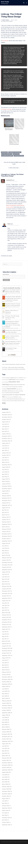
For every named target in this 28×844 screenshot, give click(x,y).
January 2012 (5, 617)
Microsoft (3, 392)
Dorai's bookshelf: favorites (11, 288)
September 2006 (6, 770)
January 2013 (5, 588)
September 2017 (6, 505)
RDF (14, 394)
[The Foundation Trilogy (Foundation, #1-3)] (3, 349)
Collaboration (11, 379)
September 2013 (6, 569)
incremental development (15, 152)
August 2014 (5, 543)
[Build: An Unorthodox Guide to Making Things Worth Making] (3, 291)
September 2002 (6, 824)
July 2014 (4, 545)
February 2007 (5, 758)
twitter (12, 400)
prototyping (16, 153)
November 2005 (6, 793)
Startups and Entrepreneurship (14, 399)
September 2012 (6, 598)
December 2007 (6, 734)
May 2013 (4, 579)
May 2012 (4, 607)
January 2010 (5, 674)
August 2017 (5, 507)
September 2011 (6, 627)
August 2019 (5, 479)
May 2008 (4, 722)
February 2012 (5, 615)
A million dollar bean (13, 167)
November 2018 (6, 488)
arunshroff (9, 180)
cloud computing (5, 379)
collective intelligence (20, 379)
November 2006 (6, 765)
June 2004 (4, 812)
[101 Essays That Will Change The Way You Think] (3, 317)
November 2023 (6, 417)
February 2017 (5, 517)
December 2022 (6, 436)
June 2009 (4, 691)
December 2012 (6, 591)
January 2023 (5, 433)
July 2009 (4, 688)
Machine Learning (15, 390)
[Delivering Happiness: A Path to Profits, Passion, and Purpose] (3, 342)
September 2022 (6, 441)
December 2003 (6, 817)
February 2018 (5, 495)
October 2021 (5, 455)
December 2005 (6, 791)
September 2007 (6, 741)
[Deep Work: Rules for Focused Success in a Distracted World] (3, 304)
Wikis (23, 400)
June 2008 (4, 720)
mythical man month (6, 153)
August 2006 (5, 772)
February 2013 (5, 586)
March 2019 (5, 481)
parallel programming (10, 392)
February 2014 (5, 557)
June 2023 (4, 426)
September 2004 (6, 808)
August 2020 (5, 467)
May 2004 (4, 815)
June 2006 (4, 777)
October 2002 (5, 822)
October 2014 (5, 538)
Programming (5, 394)
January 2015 (5, 531)
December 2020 (6, 464)
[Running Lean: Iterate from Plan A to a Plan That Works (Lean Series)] (3, 331)
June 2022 (4, 448)
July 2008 (4, 717)
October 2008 (5, 710)
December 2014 (6, 533)
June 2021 (4, 457)
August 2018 (5, 491)
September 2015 (6, 524)
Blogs (15, 377)
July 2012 (4, 603)
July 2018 (4, 493)
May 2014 (4, 550)
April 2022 (4, 450)
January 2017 (5, 519)
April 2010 (4, 667)
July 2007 (4, 746)
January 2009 (5, 703)
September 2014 (6, 541)
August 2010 (5, 658)
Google (13, 386)
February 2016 (5, 522)
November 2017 (6, 500)
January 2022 (5, 452)
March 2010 (5, 669)
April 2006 (4, 781)
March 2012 (5, 612)
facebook (7, 386)
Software (15, 397)
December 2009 (6, 677)
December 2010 (6, 648)
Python (11, 394)
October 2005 (5, 796)
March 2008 (5, 727)
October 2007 (5, 739)
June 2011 (4, 634)
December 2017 (6, 498)
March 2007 (5, 755)
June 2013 (4, 576)
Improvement (11, 389)
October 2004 (5, 805)
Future (10, 386)
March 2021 (5, 462)
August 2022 (5, 443)
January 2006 (5, 789)
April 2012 (4, 610)
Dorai (8, 223)
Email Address (6, 274)
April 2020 (4, 476)
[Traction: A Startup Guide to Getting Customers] (3, 337)
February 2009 (5, 700)
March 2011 (5, 641)
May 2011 (4, 636)
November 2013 (6, 565)
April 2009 (4, 696)
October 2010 (5, 653)
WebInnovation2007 (18, 400)
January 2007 (5, 760)
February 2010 (5, 672)
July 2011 (4, 631)
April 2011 (4, 638)
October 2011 (5, 624)
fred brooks (4, 152)
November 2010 (6, 650)
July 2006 (4, 774)
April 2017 (4, 512)
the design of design (18, 155)
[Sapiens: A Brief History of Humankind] (3, 311)
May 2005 (4, 803)
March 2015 (5, 526)
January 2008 (5, 731)
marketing (21, 390)
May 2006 (4, 779)
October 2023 (5, 419)
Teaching (4, 400)
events (3, 386)
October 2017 (5, 503)
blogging (12, 377)
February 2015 (5, 529)
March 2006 (5, 784)
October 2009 (5, 681)
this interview (5, 40)
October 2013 (5, 567)
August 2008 (5, 715)
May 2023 (4, 429)
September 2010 (6, 655)
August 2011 (5, 629)
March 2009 (5, 698)
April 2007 (4, 753)
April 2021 (4, 460)
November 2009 (6, 679)
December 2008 (6, 705)
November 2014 (6, 536)
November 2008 (6, 708)
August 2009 (5, 686)
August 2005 (5, 798)
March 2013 (5, 584)
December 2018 (6, 486)
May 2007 (4, 750)
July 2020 (4, 469)
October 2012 (5, 596)
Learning (9, 390)
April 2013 (4, 581)
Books (18, 377)
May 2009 (4, 693)
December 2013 (6, 562)
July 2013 (4, 574)
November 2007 (6, 736)
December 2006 (6, 762)
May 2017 (4, 510)
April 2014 (4, 553)
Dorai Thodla (5, 2)
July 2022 (4, 445)
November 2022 (6, 438)
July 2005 (4, 801)
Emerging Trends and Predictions (17, 384)
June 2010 (4, 662)
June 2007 (4, 748)
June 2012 (4, 605)
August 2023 (5, 421)
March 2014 (5, 555)
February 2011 (5, 643)
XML (4, 403)
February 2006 (5, 786)
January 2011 (5, 646)
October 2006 (5, 767)
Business (21, 377)
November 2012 (6, 593)
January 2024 (5, 412)
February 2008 (5, 729)
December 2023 (6, 414)
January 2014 (5, 560)
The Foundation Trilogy (11, 348)
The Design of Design (6, 109)
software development (7, 155)
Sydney (25, 841)
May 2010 (4, 665)
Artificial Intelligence (6, 377)
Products (17, 392)
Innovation (4, 390)
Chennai (24, 377)
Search (17, 394)
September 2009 (6, 684)
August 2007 (5, 743)
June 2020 (4, 472)
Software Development (7, 21)
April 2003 (4, 820)
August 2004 (5, 810)
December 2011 (6, 619)
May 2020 (4, 474)
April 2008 (4, 724)
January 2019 (5, 483)
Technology (8, 400)
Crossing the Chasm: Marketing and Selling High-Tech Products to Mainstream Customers (13, 298)
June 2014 (4, 548)
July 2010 (4, 660)
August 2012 (5, 600)
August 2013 (5, 572)
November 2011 (6, 622)
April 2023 (4, 431)
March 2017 (5, 514)
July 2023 (4, 424)
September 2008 (6, 712)
